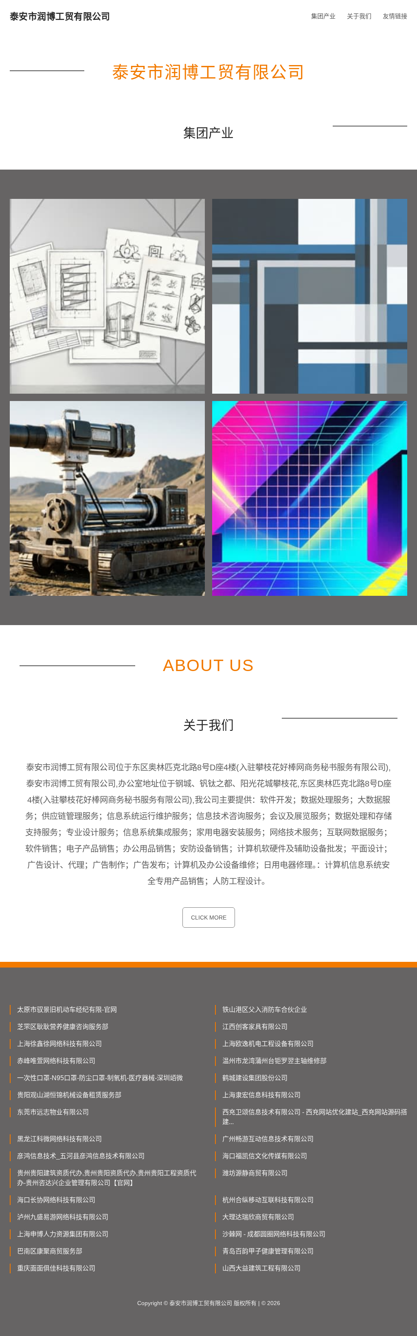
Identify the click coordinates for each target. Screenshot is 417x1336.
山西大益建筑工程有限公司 (261, 1268)
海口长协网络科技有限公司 (56, 1200)
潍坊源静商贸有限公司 (255, 1173)
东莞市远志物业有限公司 (53, 1112)
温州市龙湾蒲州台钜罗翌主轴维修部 (274, 1060)
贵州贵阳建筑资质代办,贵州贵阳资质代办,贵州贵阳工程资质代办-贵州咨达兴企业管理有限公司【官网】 (106, 1178)
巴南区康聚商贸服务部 (49, 1251)
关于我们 (359, 16)
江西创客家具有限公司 (255, 1026)
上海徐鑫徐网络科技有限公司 (59, 1043)
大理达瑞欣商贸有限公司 (258, 1217)
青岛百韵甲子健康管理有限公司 (268, 1251)
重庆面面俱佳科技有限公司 (56, 1268)
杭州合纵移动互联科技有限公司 (268, 1200)
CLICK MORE (208, 917)
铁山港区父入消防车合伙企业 (264, 1009)
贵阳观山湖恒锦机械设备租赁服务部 (69, 1095)
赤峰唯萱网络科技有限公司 (56, 1060)
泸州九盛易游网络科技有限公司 (62, 1217)
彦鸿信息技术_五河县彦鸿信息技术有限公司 (81, 1156)
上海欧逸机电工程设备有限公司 (268, 1043)
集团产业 (323, 16)
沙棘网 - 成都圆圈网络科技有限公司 (273, 1234)
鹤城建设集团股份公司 (255, 1077)
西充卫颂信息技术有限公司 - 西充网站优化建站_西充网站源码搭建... (314, 1117)
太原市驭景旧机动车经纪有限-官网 (67, 1009)
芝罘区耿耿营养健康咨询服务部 (62, 1026)
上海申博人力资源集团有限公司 (62, 1234)
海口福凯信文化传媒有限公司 (264, 1156)
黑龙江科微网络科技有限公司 (59, 1138)
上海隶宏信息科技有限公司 (261, 1095)
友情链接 (395, 16)
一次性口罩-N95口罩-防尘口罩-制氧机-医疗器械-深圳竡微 (100, 1077)
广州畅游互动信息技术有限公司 (268, 1138)
